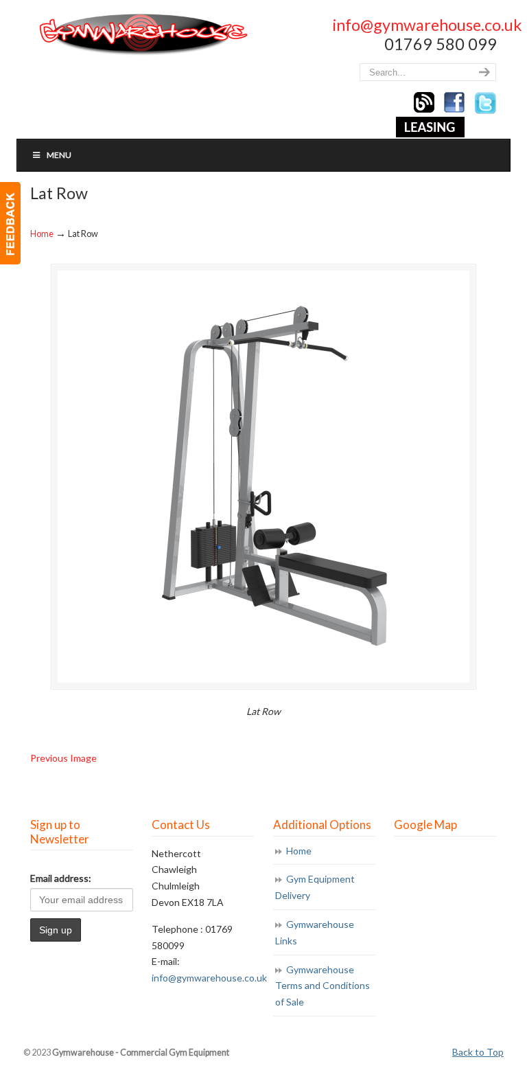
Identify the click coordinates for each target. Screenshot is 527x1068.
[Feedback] (10, 223)
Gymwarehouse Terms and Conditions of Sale (322, 986)
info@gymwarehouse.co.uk (427, 24)
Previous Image (63, 758)
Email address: (60, 878)
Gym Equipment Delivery (315, 887)
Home (42, 234)
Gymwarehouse (142, 34)
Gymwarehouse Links (314, 932)
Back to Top (478, 1052)
